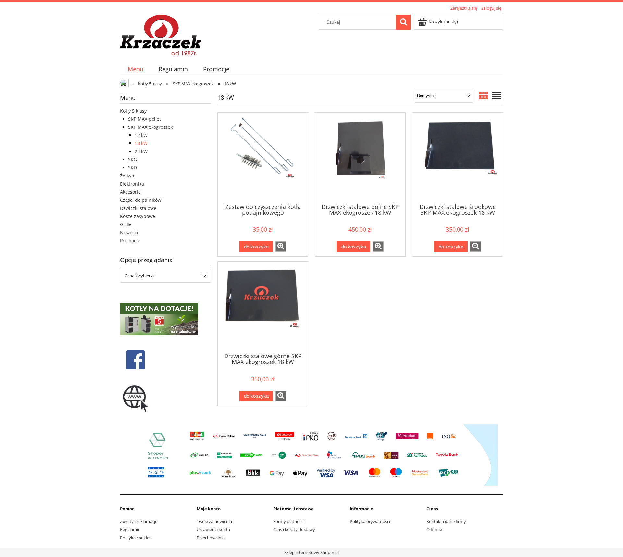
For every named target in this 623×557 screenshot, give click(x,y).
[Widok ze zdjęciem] (483, 96)
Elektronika (132, 184)
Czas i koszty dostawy (294, 529)
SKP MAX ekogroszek (150, 127)
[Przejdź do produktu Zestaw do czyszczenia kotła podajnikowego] (263, 157)
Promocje (130, 240)
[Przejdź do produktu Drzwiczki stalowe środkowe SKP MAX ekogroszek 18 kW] (457, 157)
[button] (280, 246)
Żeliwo (127, 176)
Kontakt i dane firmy (446, 521)
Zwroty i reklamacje (138, 521)
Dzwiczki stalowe (138, 208)
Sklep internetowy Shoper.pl (311, 552)
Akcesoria (130, 192)
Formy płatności (288, 521)
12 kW (141, 135)
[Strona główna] (160, 34)
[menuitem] (135, 69)
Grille (126, 224)
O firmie (434, 529)
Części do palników (140, 200)
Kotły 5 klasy (133, 111)
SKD (132, 167)
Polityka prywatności (370, 521)
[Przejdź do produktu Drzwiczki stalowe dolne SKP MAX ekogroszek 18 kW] (360, 157)
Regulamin (130, 529)
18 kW (141, 143)
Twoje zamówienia (214, 521)
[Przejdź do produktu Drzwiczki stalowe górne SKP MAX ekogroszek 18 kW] (263, 306)
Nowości (129, 232)
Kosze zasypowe (137, 216)
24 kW (141, 151)
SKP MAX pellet (144, 119)
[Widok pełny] (496, 96)
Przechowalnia (211, 537)
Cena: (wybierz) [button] (139, 276)
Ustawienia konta (213, 529)
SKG (132, 159)
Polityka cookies (135, 537)
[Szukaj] (403, 22)
